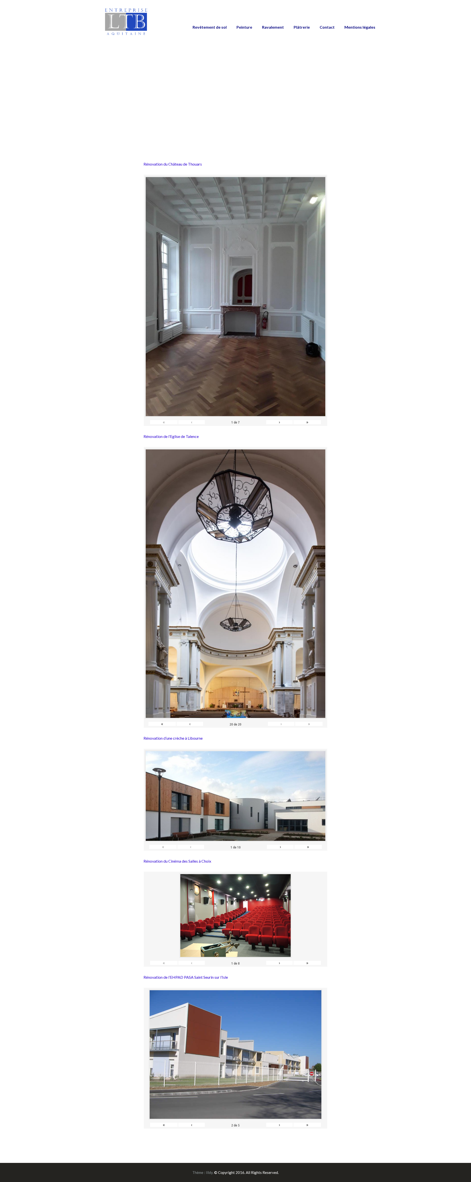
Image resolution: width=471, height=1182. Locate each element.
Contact (327, 27)
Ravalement (273, 27)
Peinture (244, 27)
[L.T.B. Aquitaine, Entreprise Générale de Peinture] (126, 24)
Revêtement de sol (210, 27)
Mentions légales (359, 27)
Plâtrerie (302, 27)
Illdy (209, 1172)
